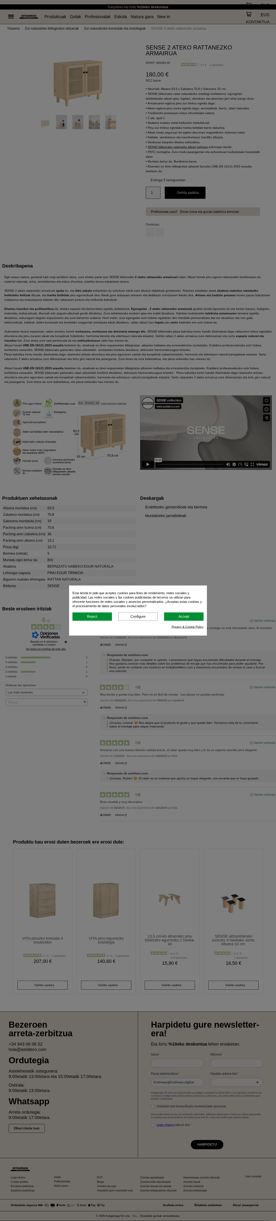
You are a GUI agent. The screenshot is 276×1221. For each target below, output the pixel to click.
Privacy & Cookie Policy (188, 627)
